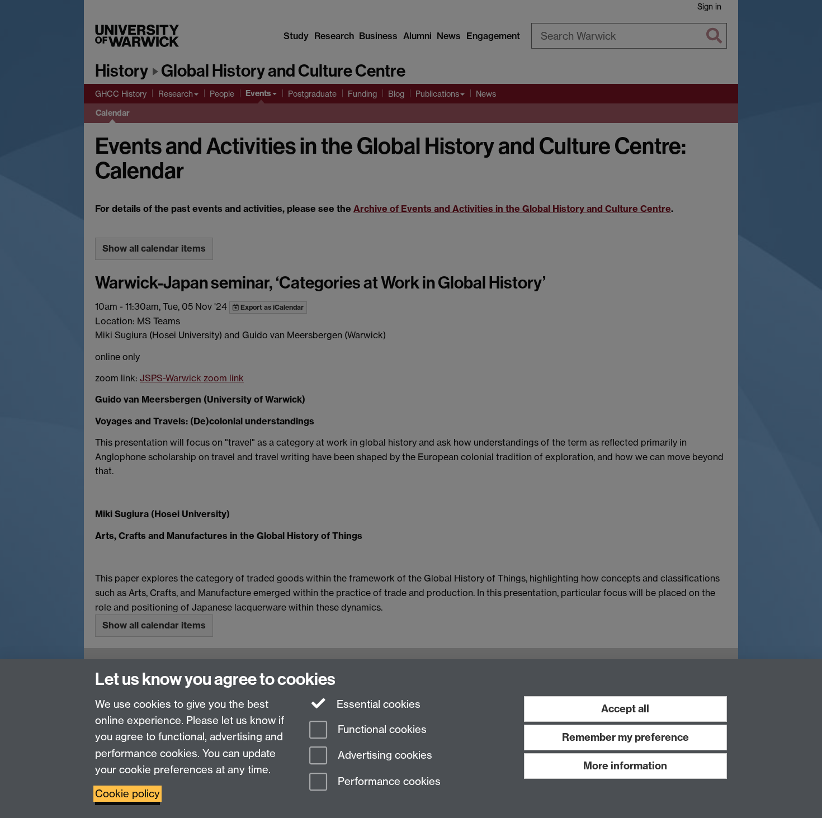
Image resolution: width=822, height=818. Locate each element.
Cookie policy (127, 793)
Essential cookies (377, 704)
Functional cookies (381, 729)
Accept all (625, 708)
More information (625, 765)
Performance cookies (388, 782)
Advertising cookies (383, 755)
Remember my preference (625, 737)
